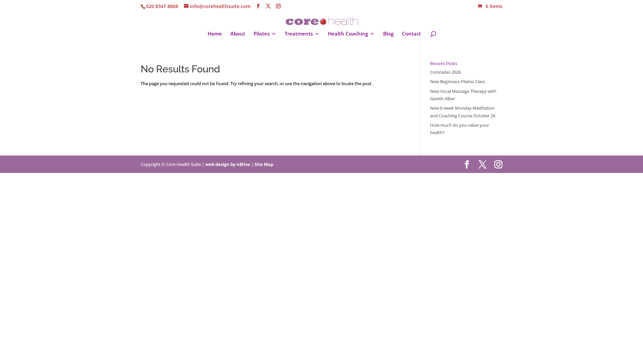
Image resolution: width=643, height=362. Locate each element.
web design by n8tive (227, 164)
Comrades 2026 (445, 72)
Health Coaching (348, 34)
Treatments (299, 34)
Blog (388, 34)
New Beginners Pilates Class (457, 81)
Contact (411, 34)
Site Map (264, 164)
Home (215, 34)
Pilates (262, 34)
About (237, 34)
